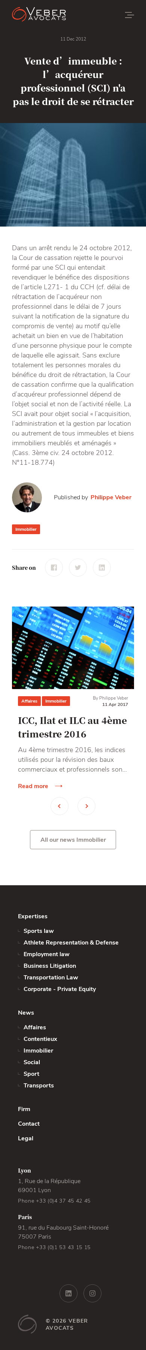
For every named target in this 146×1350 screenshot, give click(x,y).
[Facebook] (54, 567)
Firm (24, 1109)
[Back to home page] (57, 15)
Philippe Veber (111, 497)
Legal (25, 1138)
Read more (33, 786)
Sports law (39, 931)
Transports (39, 1085)
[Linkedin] (101, 567)
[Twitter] (77, 567)
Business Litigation (50, 966)
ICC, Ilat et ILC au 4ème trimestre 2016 (72, 726)
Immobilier (26, 529)
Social (32, 1062)
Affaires (29, 701)
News (26, 1013)
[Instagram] (92, 1293)
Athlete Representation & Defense (71, 943)
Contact (29, 1124)
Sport (31, 1074)
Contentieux (40, 1039)
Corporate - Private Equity (60, 989)
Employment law (47, 954)
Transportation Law (51, 977)
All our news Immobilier (73, 840)
